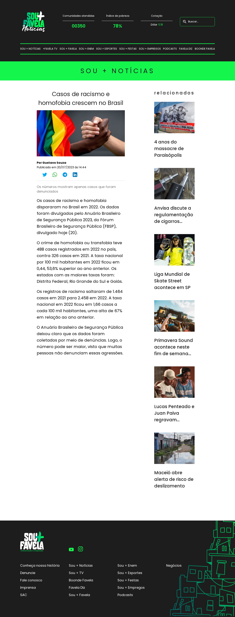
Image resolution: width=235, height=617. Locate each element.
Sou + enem (86, 49)
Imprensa (28, 587)
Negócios (174, 565)
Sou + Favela (79, 595)
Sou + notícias (30, 49)
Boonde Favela (205, 49)
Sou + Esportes (130, 573)
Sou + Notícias (81, 565)
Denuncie (27, 573)
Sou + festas (128, 49)
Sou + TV (76, 573)
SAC (23, 595)
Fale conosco (31, 580)
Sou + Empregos (131, 587)
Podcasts (170, 49)
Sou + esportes (106, 49)
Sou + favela (68, 49)
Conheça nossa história (39, 565)
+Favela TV (50, 49)
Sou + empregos (150, 49)
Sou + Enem (127, 565)
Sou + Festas (128, 580)
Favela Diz (185, 49)
